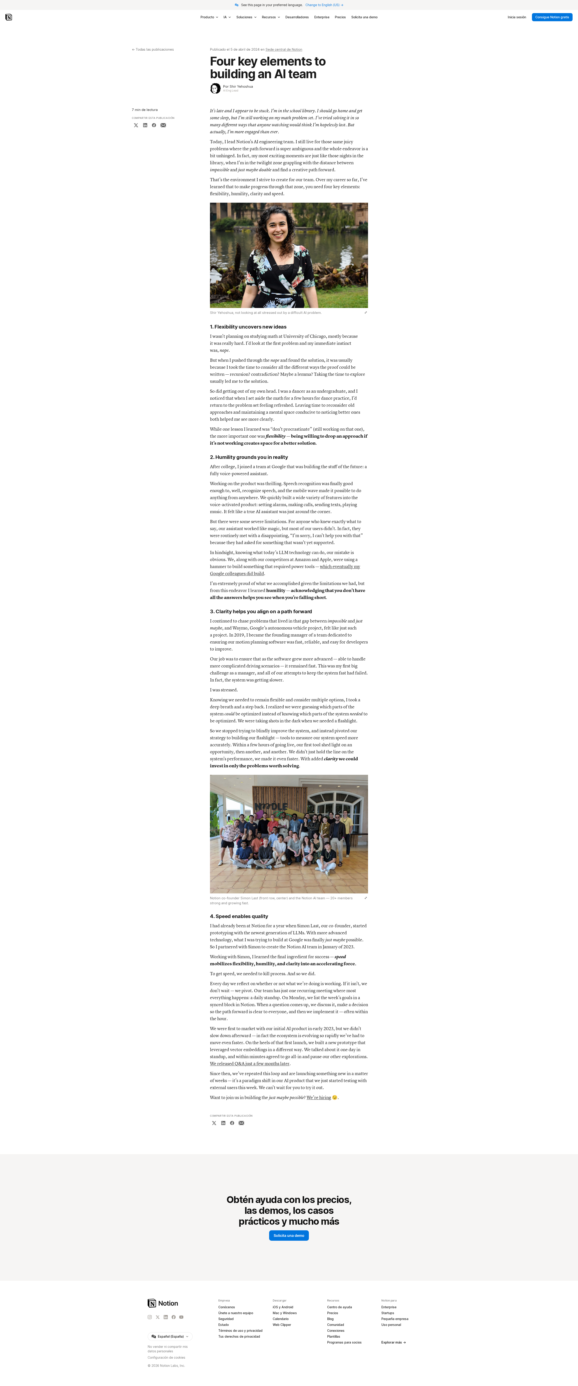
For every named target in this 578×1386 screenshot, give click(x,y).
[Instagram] (149, 1317)
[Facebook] (154, 125)
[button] (289, 259)
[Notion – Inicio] (9, 17)
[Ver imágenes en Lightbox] (366, 312)
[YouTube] (181, 1317)
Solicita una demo (289, 1235)
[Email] (163, 125)
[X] (136, 125)
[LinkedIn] (145, 125)
